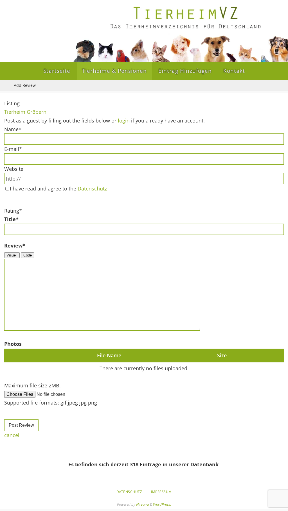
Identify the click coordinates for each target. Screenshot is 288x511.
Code (27, 255)
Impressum (161, 491)
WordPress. (162, 504)
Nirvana (142, 504)
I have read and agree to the (58, 188)
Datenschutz (92, 188)
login (124, 120)
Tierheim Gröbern (25, 111)
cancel (11, 435)
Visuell (11, 255)
